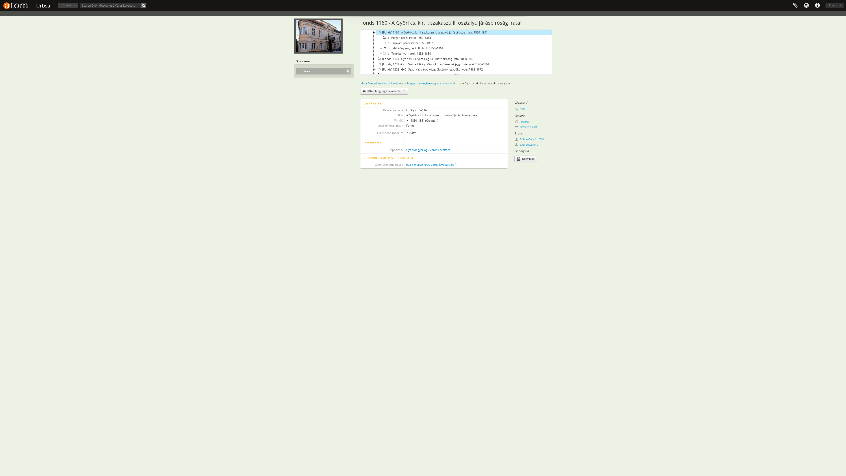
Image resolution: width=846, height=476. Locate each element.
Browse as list (528, 127)
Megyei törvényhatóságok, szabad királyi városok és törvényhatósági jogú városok (433, 83)
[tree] (456, 52)
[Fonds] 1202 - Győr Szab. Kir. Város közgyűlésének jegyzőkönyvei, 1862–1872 (432, 69)
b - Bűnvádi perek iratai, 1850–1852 (410, 43)
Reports (524, 122)
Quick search (304, 61)
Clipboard (795, 5)
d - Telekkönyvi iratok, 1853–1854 (409, 54)
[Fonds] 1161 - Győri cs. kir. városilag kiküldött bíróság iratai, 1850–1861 (428, 59)
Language (806, 5)
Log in (833, 5)
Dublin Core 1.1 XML (532, 139)
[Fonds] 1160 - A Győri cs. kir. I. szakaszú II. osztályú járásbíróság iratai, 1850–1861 (435, 32)
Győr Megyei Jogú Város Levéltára (382, 83)
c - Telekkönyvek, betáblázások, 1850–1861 (415, 48)
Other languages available (383, 91)
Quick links (817, 5)
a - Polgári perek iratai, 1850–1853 (409, 38)
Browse (66, 5)
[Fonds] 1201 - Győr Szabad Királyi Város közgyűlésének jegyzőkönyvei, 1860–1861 (435, 64)
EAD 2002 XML (528, 145)
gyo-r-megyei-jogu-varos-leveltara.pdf (430, 165)
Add (522, 109)
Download (527, 159)
